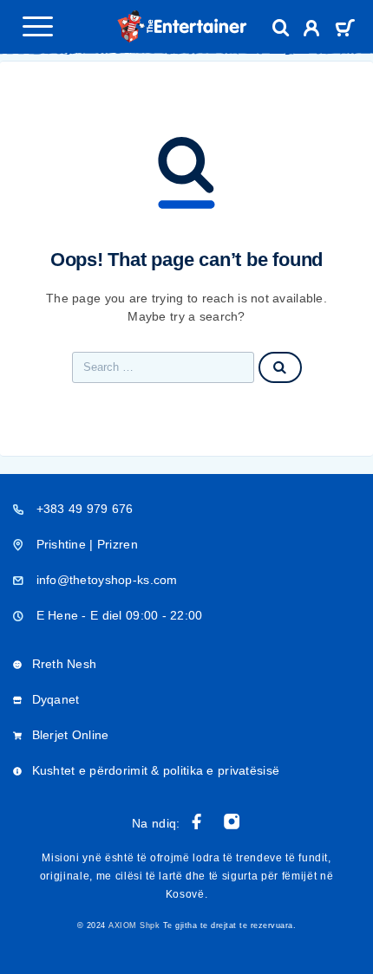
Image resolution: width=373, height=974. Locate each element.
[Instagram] (231, 821)
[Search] (281, 28)
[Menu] (37, 26)
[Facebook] (197, 821)
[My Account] (312, 31)
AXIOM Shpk (134, 925)
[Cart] (345, 30)
